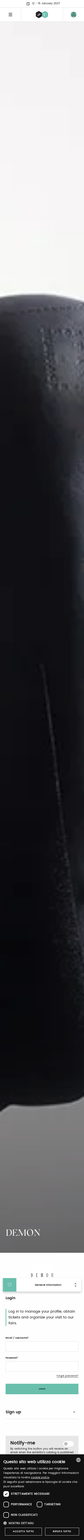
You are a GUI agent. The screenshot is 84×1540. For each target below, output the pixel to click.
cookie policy (40, 1477)
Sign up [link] (13, 1412)
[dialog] (42, 1497)
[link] (73, 15)
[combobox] (78, 1460)
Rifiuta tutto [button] (62, 1531)
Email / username (17, 1338)
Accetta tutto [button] (23, 1531)
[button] (42, 1523)
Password (11, 1358)
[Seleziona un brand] (42, 14)
